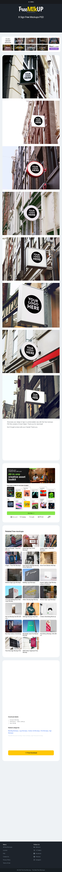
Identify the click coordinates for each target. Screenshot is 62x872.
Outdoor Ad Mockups (34, 731)
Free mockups (26, 735)
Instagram (38, 860)
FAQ (4, 853)
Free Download (32, 753)
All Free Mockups (7, 847)
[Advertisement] (31, 26)
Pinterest (38, 856)
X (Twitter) (38, 850)
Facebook (38, 853)
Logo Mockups (23, 731)
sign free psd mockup (37, 735)
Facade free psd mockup (15, 735)
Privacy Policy (6, 860)
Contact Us (6, 856)
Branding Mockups (13, 731)
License (5, 850)
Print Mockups (44, 731)
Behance (38, 847)
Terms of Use (6, 863)
